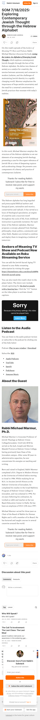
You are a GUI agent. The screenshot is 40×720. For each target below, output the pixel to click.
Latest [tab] (10, 607)
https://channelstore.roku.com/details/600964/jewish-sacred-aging (20, 273)
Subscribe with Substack (21, 686)
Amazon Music (12, 374)
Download (32, 348)
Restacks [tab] (16, 579)
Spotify (9, 366)
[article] (20, 617)
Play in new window (17, 348)
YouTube (10, 362)
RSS (12, 353)
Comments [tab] (7, 579)
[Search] (36, 607)
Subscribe (27, 3)
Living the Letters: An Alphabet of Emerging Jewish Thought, (19, 57)
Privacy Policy (27, 696)
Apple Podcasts (12, 358)
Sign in (35, 3)
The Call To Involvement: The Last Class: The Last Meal (13, 630)
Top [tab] (4, 607)
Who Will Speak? (10, 613)
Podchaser (10, 370)
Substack (9, 715)
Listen (35, 36)
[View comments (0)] (12, 42)
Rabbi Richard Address (15, 35)
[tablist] (11, 579)
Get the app (30, 710)
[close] (33, 651)
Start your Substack (14, 710)
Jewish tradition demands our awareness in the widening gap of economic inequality (15, 637)
